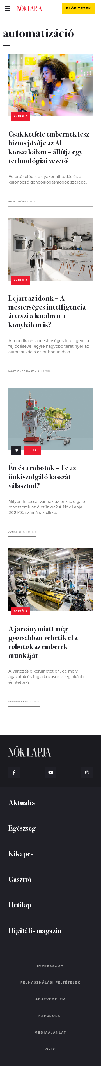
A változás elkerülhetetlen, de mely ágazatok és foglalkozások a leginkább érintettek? (46, 676)
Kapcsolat (50, 1016)
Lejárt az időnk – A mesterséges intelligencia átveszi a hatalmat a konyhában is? (47, 311)
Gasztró (20, 879)
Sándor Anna (18, 701)
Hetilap (32, 450)
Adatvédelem (50, 999)
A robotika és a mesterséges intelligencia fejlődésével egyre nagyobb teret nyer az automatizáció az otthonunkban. (48, 346)
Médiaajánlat (50, 1033)
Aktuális (20, 116)
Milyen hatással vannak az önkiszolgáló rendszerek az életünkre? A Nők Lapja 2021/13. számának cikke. (46, 507)
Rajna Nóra (17, 201)
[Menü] (7, 8)
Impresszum (50, 966)
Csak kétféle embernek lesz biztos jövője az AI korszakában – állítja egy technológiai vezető (48, 147)
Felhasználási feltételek (50, 982)
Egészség (22, 827)
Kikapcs (20, 853)
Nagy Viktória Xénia (24, 371)
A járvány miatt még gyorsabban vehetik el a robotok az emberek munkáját (43, 641)
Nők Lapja (29, 8)
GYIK (50, 1049)
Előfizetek (78, 8)
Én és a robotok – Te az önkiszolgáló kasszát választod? (42, 476)
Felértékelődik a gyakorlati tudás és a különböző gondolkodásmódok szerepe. (47, 179)
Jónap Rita (16, 532)
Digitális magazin (35, 930)
